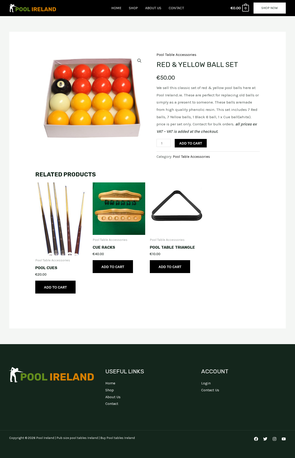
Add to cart (190, 143)
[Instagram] (274, 439)
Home (116, 8)
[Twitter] (265, 439)
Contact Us (210, 390)
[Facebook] (256, 439)
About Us (153, 8)
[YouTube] (284, 439)
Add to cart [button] (55, 287)
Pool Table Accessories (176, 54)
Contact (176, 8)
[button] (270, 8)
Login (206, 383)
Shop (133, 8)
